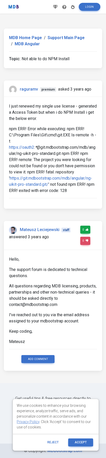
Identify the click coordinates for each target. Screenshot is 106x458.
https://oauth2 (21, 147)
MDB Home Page (25, 37)
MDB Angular (27, 43)
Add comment (38, 359)
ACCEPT (81, 442)
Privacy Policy (28, 422)
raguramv (29, 89)
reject (53, 442)
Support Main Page (66, 37)
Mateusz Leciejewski (39, 229)
